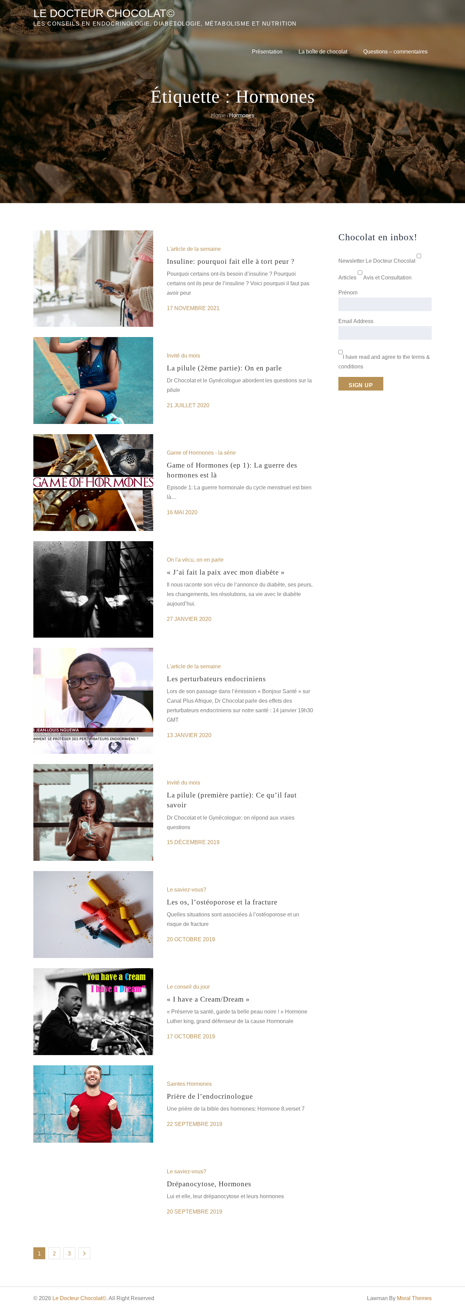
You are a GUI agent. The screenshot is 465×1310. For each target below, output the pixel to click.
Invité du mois (183, 356)
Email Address (355, 321)
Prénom (347, 292)
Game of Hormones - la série (201, 453)
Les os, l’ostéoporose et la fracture (222, 902)
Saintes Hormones (189, 1084)
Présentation (267, 52)
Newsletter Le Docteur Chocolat (376, 261)
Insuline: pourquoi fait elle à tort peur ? (230, 261)
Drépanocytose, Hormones (209, 1184)
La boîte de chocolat (323, 52)
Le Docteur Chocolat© (104, 13)
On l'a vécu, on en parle (195, 560)
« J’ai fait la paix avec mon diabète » (226, 572)
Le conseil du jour (188, 987)
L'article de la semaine (194, 249)
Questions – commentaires (395, 52)
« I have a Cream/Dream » (208, 999)
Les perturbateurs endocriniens (216, 679)
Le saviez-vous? (186, 890)
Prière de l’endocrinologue (210, 1096)
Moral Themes (414, 1298)
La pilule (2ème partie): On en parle (224, 368)
